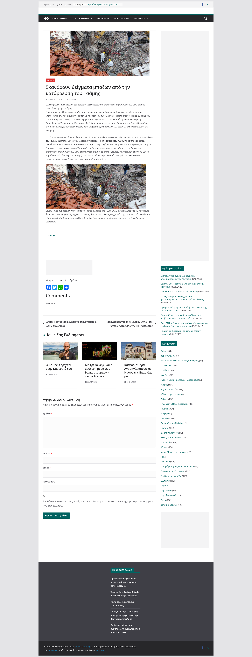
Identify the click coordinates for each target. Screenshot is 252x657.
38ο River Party (168, 355)
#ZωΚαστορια (82, 18)
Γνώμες (164, 399)
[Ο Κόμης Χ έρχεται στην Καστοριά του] (60, 343)
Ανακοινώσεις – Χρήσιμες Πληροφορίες (180, 379)
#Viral (163, 351)
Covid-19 (165, 370)
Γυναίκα (164, 408)
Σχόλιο (47, 413)
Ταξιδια (164, 485)
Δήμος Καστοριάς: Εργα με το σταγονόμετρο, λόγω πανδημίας (71, 324)
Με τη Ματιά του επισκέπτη (174, 452)
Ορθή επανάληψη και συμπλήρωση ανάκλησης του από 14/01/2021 (125, 629)
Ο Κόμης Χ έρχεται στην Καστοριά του (59, 367)
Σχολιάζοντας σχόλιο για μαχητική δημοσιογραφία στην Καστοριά (123, 582)
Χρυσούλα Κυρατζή (68, 99)
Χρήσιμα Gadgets (169, 504)
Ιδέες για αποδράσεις (171, 437)
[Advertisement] (69, 267)
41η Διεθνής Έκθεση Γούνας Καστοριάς (180, 360)
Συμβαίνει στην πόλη (171, 476)
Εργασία (165, 428)
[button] (68, 18)
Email (47, 467)
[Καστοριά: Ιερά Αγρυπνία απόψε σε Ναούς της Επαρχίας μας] (138, 343)
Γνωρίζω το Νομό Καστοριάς (174, 404)
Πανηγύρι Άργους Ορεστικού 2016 (177, 466)
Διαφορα (165, 413)
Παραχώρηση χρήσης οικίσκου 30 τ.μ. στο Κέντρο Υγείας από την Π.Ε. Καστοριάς (129, 324)
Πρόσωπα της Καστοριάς (173, 471)
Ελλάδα (164, 418)
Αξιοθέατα (139, 18)
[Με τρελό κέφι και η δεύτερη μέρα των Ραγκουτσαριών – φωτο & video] (99, 343)
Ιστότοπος (49, 481)
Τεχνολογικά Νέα (169, 495)
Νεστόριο (165, 461)
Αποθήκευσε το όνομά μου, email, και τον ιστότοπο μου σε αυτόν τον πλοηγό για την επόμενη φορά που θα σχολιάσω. (98, 503)
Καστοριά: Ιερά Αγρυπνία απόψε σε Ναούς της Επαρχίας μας (138, 370)
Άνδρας (164, 384)
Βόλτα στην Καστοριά (171, 394)
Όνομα (47, 453)
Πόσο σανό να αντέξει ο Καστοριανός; (179, 291)
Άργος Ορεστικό (168, 389)
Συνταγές (165, 480)
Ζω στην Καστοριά (170, 432)
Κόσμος (164, 447)
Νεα (162, 456)
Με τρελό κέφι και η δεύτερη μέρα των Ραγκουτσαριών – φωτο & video (98, 370)
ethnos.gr (50, 235)
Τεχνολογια (166, 490)
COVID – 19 (166, 365)
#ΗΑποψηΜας (59, 18)
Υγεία (163, 500)
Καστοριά (50, 80)
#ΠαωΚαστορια (121, 18)
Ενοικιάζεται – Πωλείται (172, 423)
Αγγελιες (101, 18)
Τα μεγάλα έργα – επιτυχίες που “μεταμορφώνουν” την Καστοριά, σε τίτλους (124, 615)
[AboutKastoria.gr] (46, 18)
